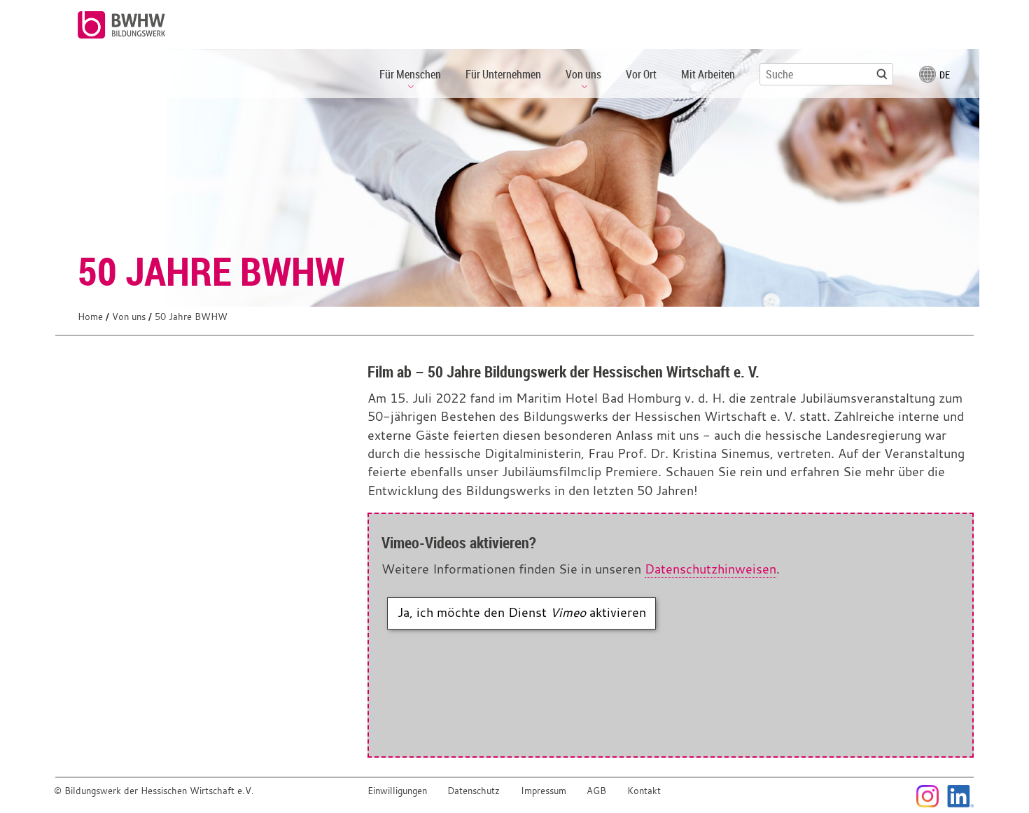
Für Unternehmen (503, 74)
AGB (596, 791)
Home (90, 317)
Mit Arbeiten (708, 74)
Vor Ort (641, 74)
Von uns (129, 317)
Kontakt (644, 791)
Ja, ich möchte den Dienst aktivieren (522, 612)
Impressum (543, 791)
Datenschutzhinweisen (710, 569)
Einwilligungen (397, 791)
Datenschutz (473, 791)
